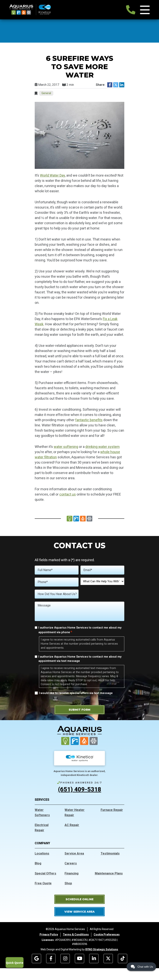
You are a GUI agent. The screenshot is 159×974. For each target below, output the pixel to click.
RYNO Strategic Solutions (101, 949)
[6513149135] (130, 9)
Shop (68, 883)
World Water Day (52, 175)
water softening (66, 447)
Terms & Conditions (76, 934)
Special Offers (45, 873)
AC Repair (72, 825)
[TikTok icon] (122, 958)
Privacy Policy (49, 934)
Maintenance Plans (109, 873)
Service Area (74, 853)
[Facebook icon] (50, 958)
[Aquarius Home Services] (30, 9)
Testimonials (110, 853)
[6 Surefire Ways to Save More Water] (79, 135)
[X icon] (108, 958)
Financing (72, 873)
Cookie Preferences (107, 934)
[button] (79, 899)
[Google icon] (36, 958)
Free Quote (43, 883)
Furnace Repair (112, 810)
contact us (67, 494)
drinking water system (102, 447)
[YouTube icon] (79, 958)
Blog (38, 863)
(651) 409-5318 (79, 789)
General (46, 93)
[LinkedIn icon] (94, 958)
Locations (42, 853)
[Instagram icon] (65, 958)
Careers (71, 863)
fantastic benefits (89, 420)
